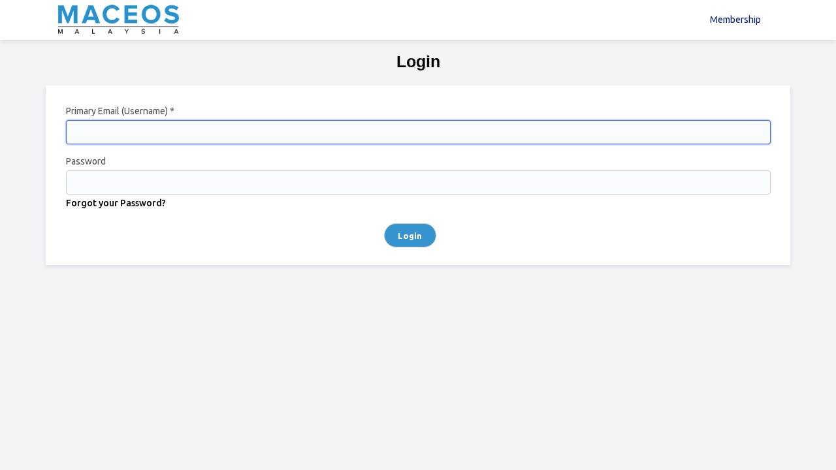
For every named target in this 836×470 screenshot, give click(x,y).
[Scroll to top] (806, 447)
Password (86, 161)
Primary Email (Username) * (120, 111)
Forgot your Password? (116, 203)
